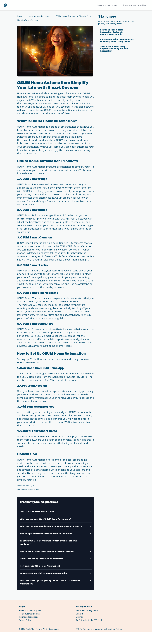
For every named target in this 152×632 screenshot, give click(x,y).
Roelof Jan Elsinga (114, 629)
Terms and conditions (28, 617)
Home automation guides (39, 16)
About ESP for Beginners (87, 610)
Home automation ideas (107, 5)
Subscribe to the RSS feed (90, 620)
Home (19, 16)
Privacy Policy (25, 620)
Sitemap (79, 617)
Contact (79, 614)
